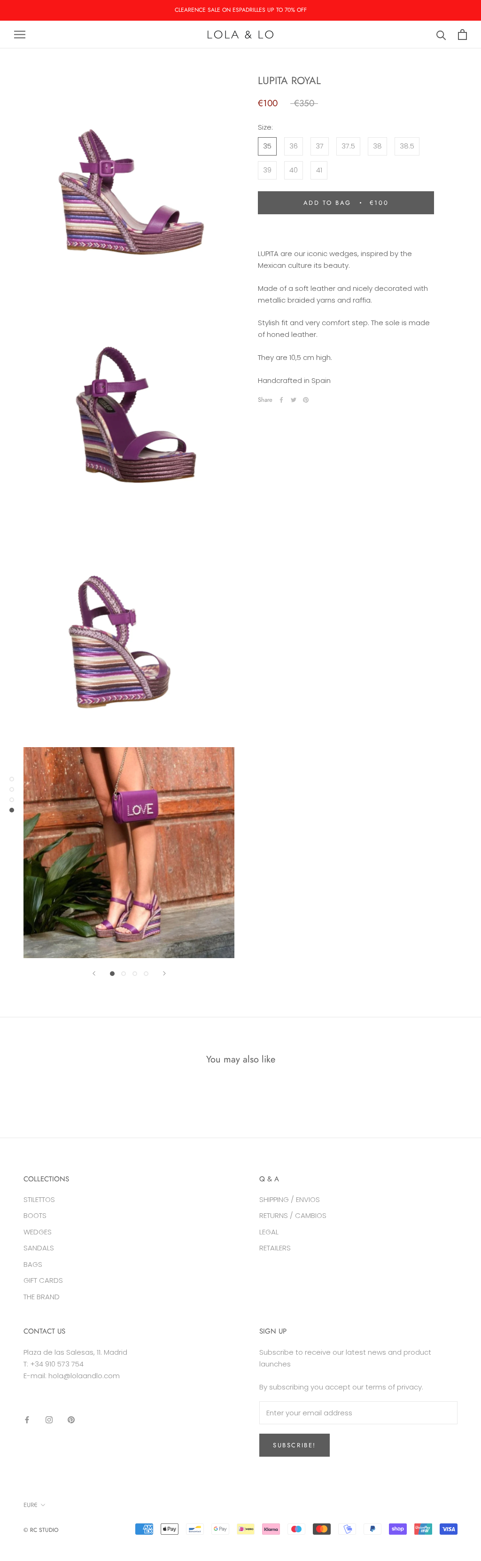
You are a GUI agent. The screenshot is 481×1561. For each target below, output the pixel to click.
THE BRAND (41, 1297)
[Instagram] (49, 1420)
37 (320, 146)
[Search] (441, 34)
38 (377, 146)
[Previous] (94, 973)
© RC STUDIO (40, 1530)
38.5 (407, 146)
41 (319, 170)
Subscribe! (294, 1445)
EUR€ (30, 1504)
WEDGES (37, 1232)
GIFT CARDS (43, 1280)
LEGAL (269, 1232)
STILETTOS (39, 1199)
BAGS (32, 1264)
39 (267, 170)
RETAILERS (275, 1248)
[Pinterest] (306, 400)
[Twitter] (293, 400)
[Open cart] (462, 34)
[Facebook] (281, 400)
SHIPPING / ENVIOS (289, 1199)
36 (293, 146)
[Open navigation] (19, 35)
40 (293, 170)
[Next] (164, 973)
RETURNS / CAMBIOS (292, 1215)
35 (267, 146)
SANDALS (38, 1248)
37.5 (348, 146)
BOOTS (35, 1215)
